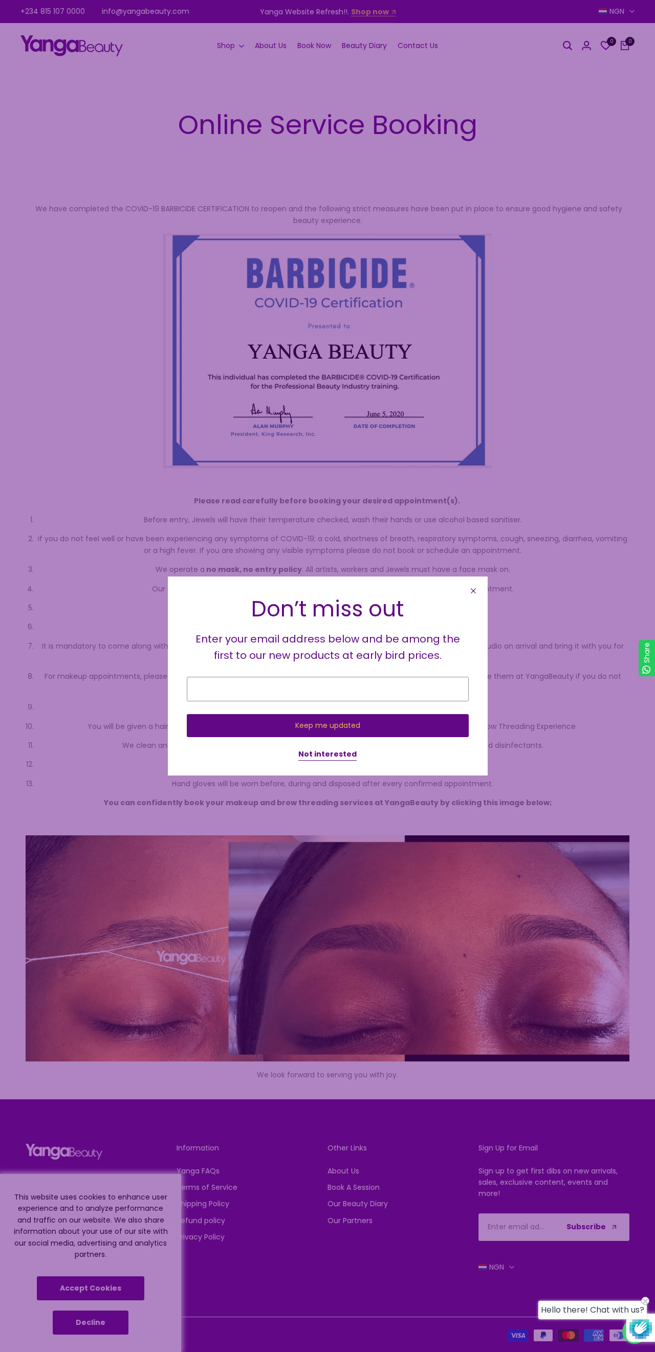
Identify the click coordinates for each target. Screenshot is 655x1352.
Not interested (327, 754)
